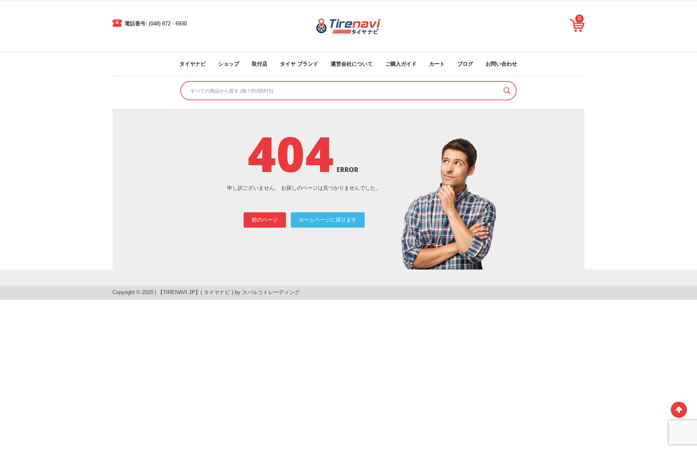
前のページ (265, 220)
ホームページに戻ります (328, 220)
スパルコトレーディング (271, 292)
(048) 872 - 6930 (168, 24)
